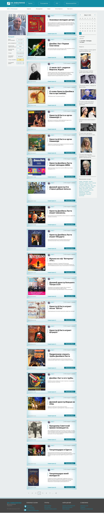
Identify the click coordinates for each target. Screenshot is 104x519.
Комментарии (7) (52, 392)
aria (91, 184)
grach (52, 15)
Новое (48, 8)
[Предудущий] (95, 15)
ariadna (81, 185)
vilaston (90, 181)
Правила (82, 507)
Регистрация (14, 8)
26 (85, 31)
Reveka (85, 185)
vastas (90, 188)
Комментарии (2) (52, 81)
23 (56, 493)
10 (80, 26)
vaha (94, 185)
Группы (30, 3)
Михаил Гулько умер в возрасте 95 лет (87, 120)
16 (94, 26)
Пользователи (44, 3)
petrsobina (81, 183)
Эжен (90, 192)
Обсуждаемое (39, 8)
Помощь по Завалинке (86, 509)
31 (80, 33)
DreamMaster (82, 194)
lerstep (83, 187)
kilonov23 (81, 191)
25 (82, 31)
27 (87, 31)
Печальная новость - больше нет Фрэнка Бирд (87, 86)
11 (82, 26)
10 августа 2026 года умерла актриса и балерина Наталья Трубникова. (86, 103)
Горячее (29, 8)
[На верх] (25, 506)
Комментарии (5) (52, 487)
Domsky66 (85, 181)
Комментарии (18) (52, 33)
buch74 (85, 190)
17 (80, 28)
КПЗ (57, 3)
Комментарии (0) (52, 57)
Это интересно (58, 8)
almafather (87, 191)
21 (90, 28)
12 (85, 26)
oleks (92, 187)
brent (90, 183)
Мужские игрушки (67, 507)
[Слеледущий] (80, 15)
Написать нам (84, 505)
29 (92, 31)
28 (90, 31)
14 (90, 26)
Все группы (47, 507)
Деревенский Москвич (32, 510)
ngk (92, 185)
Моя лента (70, 8)
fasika (80, 188)
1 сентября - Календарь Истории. (86, 41)
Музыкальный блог (71, 3)
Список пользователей (68, 505)
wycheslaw (81, 195)
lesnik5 (80, 190)
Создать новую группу (50, 509)
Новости (81, 46)
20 (87, 28)
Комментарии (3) (52, 105)
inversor (94, 183)
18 (82, 28)
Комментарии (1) (52, 177)
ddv (87, 192)
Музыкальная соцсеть (18, 3)
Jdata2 (86, 183)
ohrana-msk (90, 190)
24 (80, 31)
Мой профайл (30, 507)
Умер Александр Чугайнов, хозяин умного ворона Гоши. (86, 71)
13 (87, 26)
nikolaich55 (88, 187)
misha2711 (87, 184)
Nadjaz (80, 181)
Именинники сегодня (85, 179)
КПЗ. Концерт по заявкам (69, 15)
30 (94, 31)
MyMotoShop (82, 192)
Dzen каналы (65, 509)
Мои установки (30, 509)
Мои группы (47, 505)
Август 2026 (87, 15)
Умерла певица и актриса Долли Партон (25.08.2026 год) (87, 50)
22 (92, 28)
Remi (89, 185)
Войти (8, 8)
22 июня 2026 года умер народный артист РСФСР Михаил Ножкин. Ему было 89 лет (87, 156)
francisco (88, 194)
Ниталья (82, 184)
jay (79, 187)
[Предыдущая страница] (25, 510)
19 (85, 28)
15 (92, 26)
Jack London (85, 188)
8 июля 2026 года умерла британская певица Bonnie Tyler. (87, 134)
